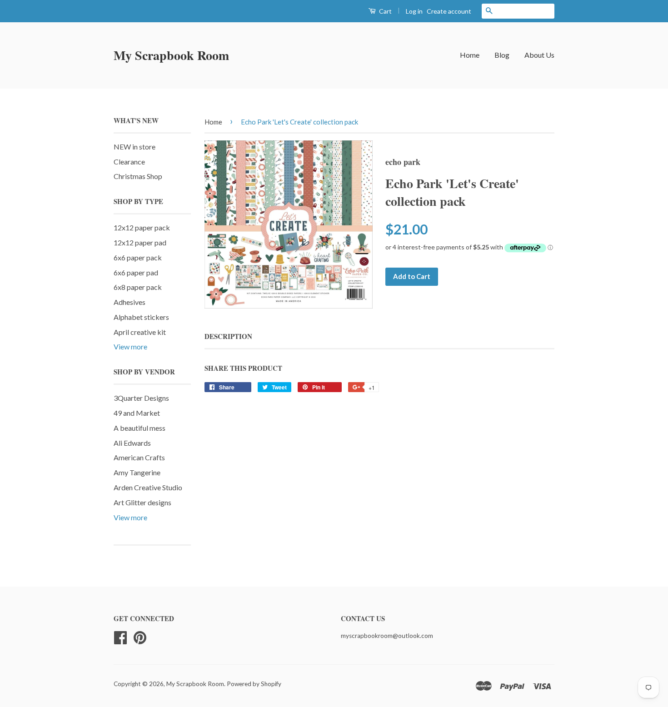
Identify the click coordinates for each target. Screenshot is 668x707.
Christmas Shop (138, 176)
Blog (501, 54)
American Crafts (139, 457)
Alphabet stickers (141, 317)
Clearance (129, 161)
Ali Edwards (132, 442)
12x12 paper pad (140, 242)
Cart (385, 11)
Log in (414, 11)
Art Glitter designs (142, 502)
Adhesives (129, 302)
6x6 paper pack (138, 257)
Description (228, 336)
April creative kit (140, 332)
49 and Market (137, 412)
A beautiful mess (139, 427)
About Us (539, 54)
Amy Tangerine (137, 472)
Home (469, 54)
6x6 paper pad (136, 272)
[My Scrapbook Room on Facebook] (120, 636)
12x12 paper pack (142, 227)
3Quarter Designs (141, 397)
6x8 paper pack (138, 287)
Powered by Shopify (254, 683)
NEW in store (134, 146)
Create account (449, 11)
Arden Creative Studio (148, 487)
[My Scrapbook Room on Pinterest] (140, 636)
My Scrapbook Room (171, 55)
